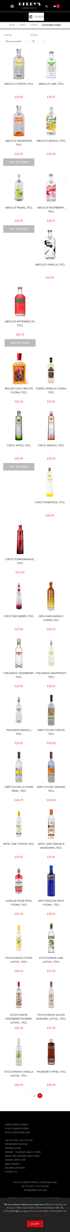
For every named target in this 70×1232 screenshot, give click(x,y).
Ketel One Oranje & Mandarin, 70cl (51, 846)
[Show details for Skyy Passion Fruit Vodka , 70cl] (51, 880)
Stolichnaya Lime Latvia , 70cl (51, 960)
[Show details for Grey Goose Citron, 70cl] (51, 710)
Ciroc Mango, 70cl (51, 445)
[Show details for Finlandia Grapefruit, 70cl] (51, 653)
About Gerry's (12, 1164)
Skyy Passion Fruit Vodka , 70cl (51, 903)
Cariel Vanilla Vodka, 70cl (51, 390)
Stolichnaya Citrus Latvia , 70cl (18, 960)
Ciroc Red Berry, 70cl (19, 616)
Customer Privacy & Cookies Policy (35, 1215)
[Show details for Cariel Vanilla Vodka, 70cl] (51, 368)
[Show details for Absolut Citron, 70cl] (18, 64)
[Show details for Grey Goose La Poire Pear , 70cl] (18, 767)
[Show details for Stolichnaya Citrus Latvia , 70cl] (18, 937)
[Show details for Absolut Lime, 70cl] (51, 64)
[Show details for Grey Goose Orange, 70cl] (51, 767)
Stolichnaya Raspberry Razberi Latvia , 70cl (19, 1019)
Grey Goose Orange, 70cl (51, 789)
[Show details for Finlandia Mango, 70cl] (18, 710)
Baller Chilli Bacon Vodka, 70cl (19, 390)
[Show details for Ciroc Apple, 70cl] (18, 425)
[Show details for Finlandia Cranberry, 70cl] (18, 653)
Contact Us (11, 1171)
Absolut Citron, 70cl (18, 84)
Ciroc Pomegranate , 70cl (20, 561)
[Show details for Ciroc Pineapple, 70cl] (49, 482)
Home (12, 25)
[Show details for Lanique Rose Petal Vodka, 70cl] (18, 880)
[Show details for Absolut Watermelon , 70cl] (20, 301)
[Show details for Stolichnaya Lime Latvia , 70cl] (51, 937)
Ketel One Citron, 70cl (18, 844)
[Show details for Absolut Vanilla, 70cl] (49, 244)
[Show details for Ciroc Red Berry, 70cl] (18, 596)
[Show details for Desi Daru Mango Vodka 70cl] (51, 596)
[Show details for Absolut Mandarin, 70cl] (18, 120)
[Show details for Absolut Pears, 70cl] (18, 187)
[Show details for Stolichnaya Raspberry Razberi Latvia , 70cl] (18, 994)
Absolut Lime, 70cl (51, 84)
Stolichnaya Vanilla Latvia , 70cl (18, 1074)
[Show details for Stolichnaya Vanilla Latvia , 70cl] (18, 1051)
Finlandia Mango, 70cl (18, 732)
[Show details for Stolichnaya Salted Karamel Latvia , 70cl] (51, 994)
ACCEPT (35, 1224)
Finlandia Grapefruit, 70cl (51, 675)
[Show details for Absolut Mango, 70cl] (51, 120)
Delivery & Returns (15, 1167)
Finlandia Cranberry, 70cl (19, 675)
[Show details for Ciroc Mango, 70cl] (51, 425)
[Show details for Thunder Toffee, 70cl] (51, 1051)
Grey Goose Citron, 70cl (51, 732)
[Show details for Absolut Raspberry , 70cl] (51, 187)
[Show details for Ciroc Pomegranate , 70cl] (20, 539)
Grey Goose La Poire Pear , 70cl (19, 789)
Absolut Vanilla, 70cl (50, 265)
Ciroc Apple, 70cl (19, 445)
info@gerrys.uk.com (16, 1144)
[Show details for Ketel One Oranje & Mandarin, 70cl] (51, 824)
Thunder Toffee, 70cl (51, 1072)
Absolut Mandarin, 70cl (18, 143)
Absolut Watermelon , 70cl (20, 323)
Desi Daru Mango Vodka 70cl (51, 618)
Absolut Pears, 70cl (19, 208)
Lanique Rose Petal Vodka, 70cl (19, 903)
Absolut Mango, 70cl (51, 141)
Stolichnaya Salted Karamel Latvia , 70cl (51, 1017)
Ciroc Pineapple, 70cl (50, 502)
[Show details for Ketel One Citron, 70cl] (18, 824)
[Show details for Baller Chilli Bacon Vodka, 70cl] (18, 368)
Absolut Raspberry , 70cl (51, 210)
